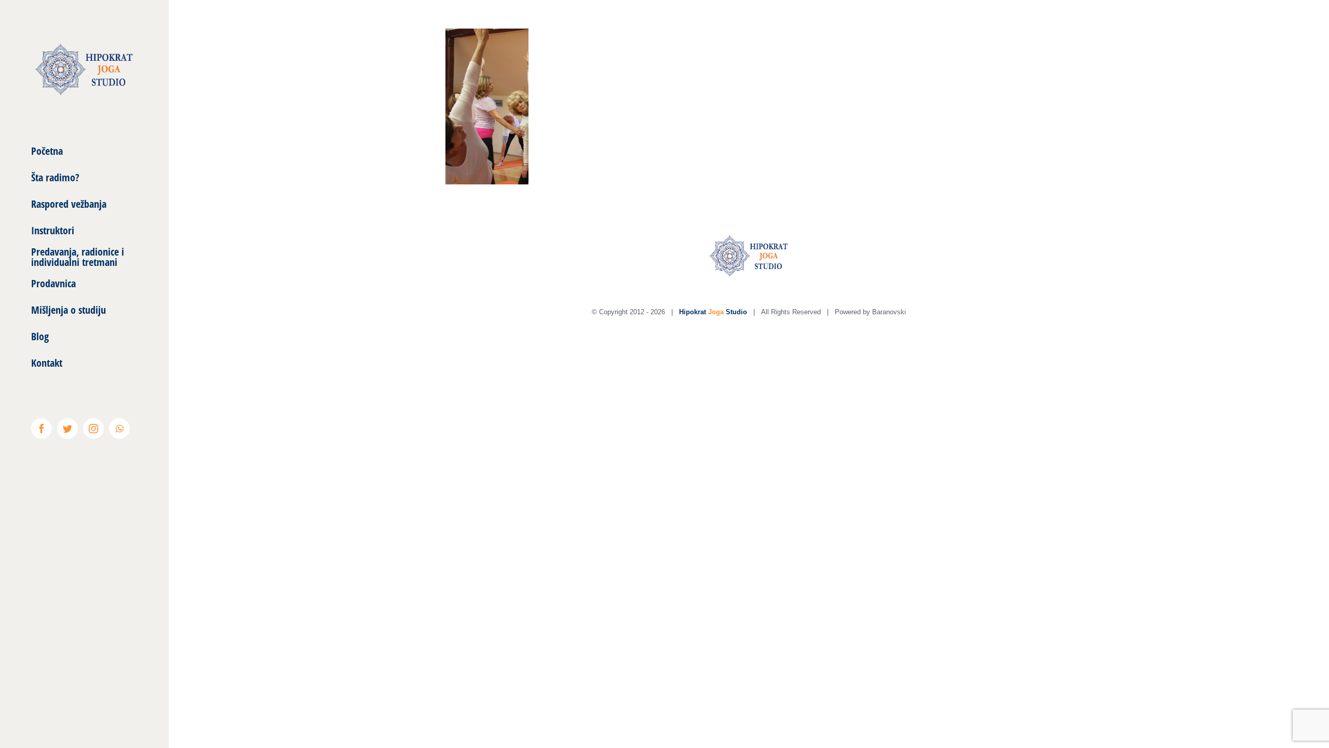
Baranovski (889, 312)
